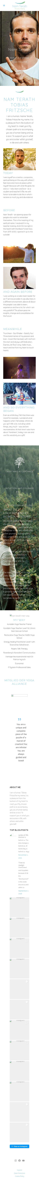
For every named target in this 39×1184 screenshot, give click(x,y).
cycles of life (23, 835)
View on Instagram (21, 1146)
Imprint (19, 1170)
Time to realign (21, 863)
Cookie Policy (19, 1176)
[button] (19, 907)
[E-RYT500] (19, 702)
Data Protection (19, 1173)
